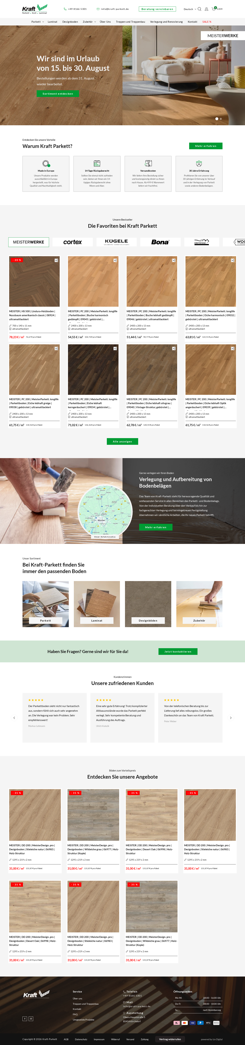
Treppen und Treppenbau (86, 1003)
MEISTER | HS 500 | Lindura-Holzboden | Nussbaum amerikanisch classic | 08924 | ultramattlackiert (32, 315)
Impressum (99, 1039)
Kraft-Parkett (49, 1039)
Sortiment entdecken (58, 93)
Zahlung (144, 1039)
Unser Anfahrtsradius (105, 537)
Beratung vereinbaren (157, 8)
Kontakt (77, 1009)
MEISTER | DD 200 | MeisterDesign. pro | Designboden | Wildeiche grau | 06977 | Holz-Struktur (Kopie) (93, 849)
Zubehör (199, 620)
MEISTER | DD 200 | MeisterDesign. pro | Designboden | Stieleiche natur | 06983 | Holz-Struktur (32, 849)
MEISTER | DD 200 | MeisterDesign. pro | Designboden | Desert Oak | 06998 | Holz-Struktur (149, 849)
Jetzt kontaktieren (178, 651)
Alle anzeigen (122, 441)
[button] (37, 21)
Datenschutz (81, 1039)
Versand (130, 1039)
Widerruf (115, 1039)
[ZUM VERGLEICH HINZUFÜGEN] (56, 260)
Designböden (148, 620)
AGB (66, 1039)
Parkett (45, 620)
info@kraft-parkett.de (136, 1006)
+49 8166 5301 (132, 995)
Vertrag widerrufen (170, 1039)
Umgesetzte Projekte (83, 1019)
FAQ (75, 1014)
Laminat (96, 620)
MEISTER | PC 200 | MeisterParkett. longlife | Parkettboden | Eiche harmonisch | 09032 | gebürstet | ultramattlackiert (210, 315)
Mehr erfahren (205, 145)
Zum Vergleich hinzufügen (56, 260)
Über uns (77, 998)
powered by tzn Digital (211, 1039)
